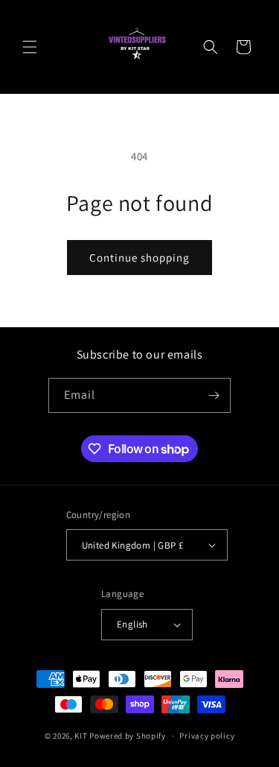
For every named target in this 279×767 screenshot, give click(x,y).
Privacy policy (206, 735)
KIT (80, 735)
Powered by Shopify (127, 735)
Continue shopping (139, 257)
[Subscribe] (213, 395)
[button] (29, 47)
